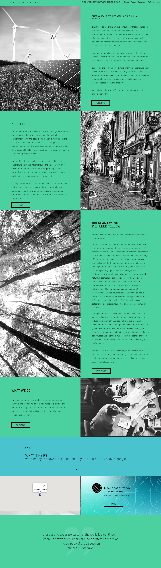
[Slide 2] (78, 469)
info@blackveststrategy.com (120, 495)
